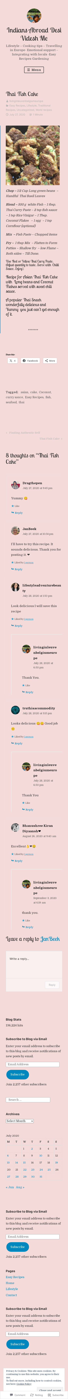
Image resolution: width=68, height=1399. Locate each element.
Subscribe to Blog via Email (26, 1039)
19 (56, 1162)
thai (21, 402)
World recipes (44, 109)
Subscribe (18, 1074)
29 (24, 1176)
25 (49, 1169)
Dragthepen (32, 483)
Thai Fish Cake (50, 439)
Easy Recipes (17, 105)
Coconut (45, 392)
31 (41, 1176)
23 (32, 1169)
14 (16, 1162)
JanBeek (29, 529)
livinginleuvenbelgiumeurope (26, 100)
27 (8, 1176)
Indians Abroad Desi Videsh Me (34, 34)
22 (24, 1169)
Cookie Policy (24, 1384)
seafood (11, 402)
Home (10, 1283)
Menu (36, 70)
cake (33, 392)
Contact (11, 1295)
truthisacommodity (38, 708)
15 (24, 1162)
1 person (28, 562)
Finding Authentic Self (22, 433)
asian (24, 392)
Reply (19, 512)
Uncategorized (25, 109)
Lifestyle (32, 105)
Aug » (20, 1187)
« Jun (10, 1187)
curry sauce (14, 397)
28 (16, 1176)
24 (41, 1169)
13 (8, 1162)
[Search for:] (28, 1099)
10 (41, 1155)
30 (33, 1176)
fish (48, 397)
